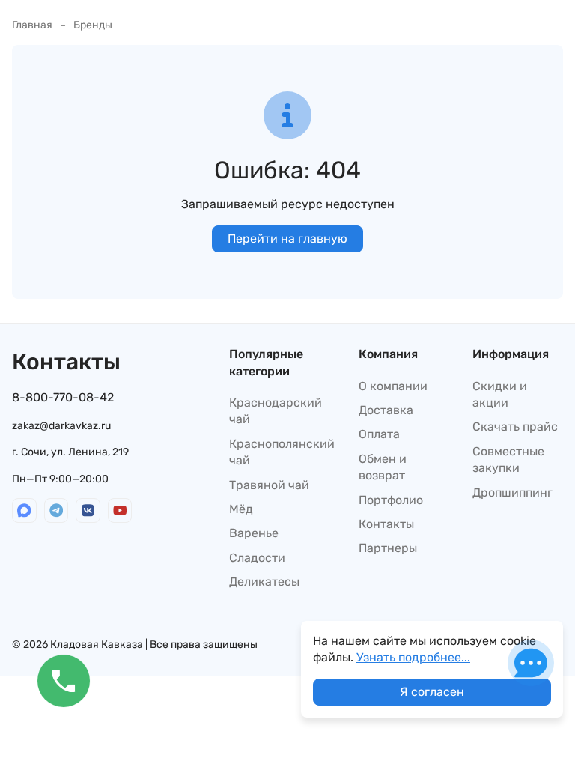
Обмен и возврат (383, 467)
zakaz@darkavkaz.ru (61, 425)
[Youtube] (120, 510)
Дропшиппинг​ (512, 492)
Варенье (254, 533)
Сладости (257, 558)
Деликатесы (264, 582)
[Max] (24, 510)
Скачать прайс (515, 426)
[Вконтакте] (88, 510)
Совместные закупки (508, 459)
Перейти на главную (287, 238)
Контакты (386, 524)
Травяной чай (269, 485)
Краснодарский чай (275, 410)
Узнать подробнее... (413, 657)
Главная (32, 25)
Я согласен (432, 692)
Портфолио (391, 500)
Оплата (379, 434)
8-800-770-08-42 (63, 397)
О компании (393, 386)
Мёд (241, 509)
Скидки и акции (499, 394)
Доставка (386, 410)
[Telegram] (56, 510)
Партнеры (388, 548)
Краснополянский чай (282, 452)
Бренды (92, 25)
